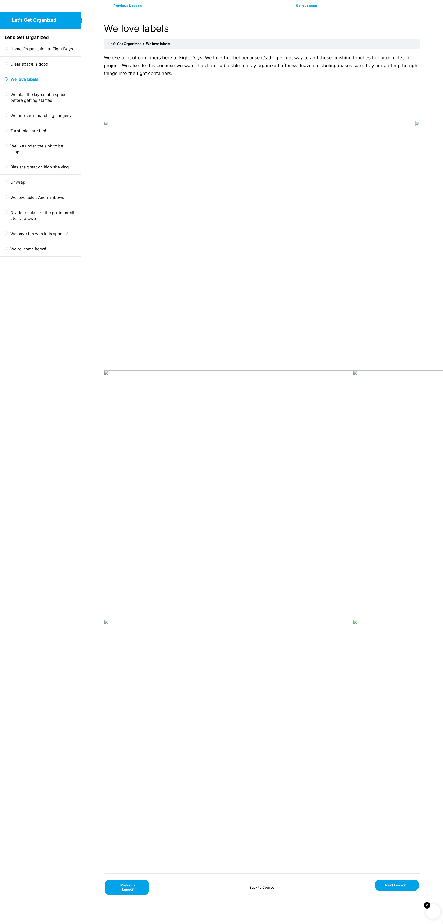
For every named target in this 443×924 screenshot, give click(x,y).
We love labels (158, 44)
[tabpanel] (262, 461)
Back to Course (261, 887)
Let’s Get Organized (34, 20)
